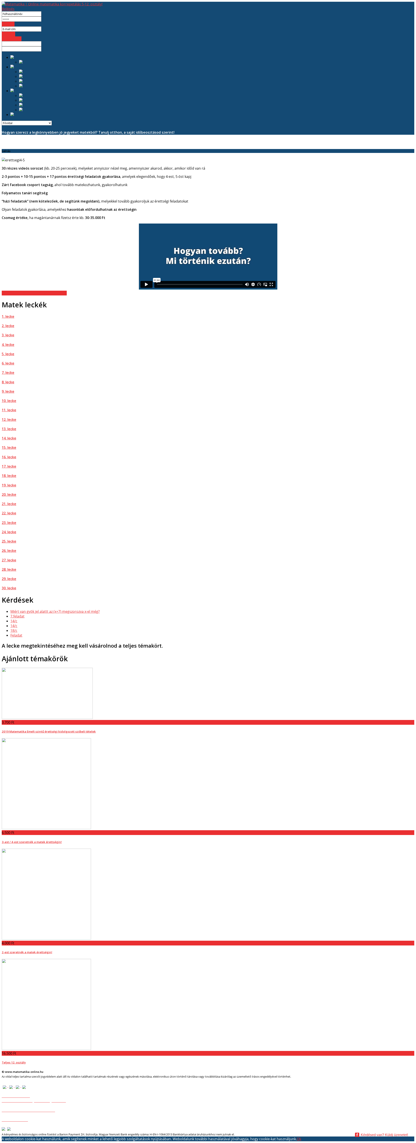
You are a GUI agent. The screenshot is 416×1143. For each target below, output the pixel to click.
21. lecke (9, 503)
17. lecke (9, 466)
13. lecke (9, 428)
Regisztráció (11, 38)
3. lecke (8, 335)
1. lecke (8, 316)
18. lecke (9, 475)
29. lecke (9, 578)
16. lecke (9, 457)
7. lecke (8, 372)
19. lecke (9, 485)
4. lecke (8, 344)
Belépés (8, 8)
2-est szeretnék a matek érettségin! (27, 952)
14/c (13, 621)
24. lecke (9, 532)
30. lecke (9, 588)
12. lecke (9, 419)
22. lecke (9, 513)
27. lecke (9, 560)
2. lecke (8, 325)
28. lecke (9, 569)
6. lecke (8, 363)
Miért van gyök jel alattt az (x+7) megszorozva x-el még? (55, 611)
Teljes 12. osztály (14, 1062)
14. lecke (9, 438)
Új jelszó (8, 34)
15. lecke (9, 447)
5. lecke (8, 354)
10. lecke (9, 400)
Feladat (16, 635)
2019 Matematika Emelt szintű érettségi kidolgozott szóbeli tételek (49, 731)
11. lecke (9, 410)
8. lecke (8, 382)
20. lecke (9, 494)
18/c (13, 630)
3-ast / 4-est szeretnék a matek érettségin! (32, 842)
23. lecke (9, 522)
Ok (299, 1139)
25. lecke (9, 541)
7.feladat (17, 616)
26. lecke (9, 550)
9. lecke (8, 391)
